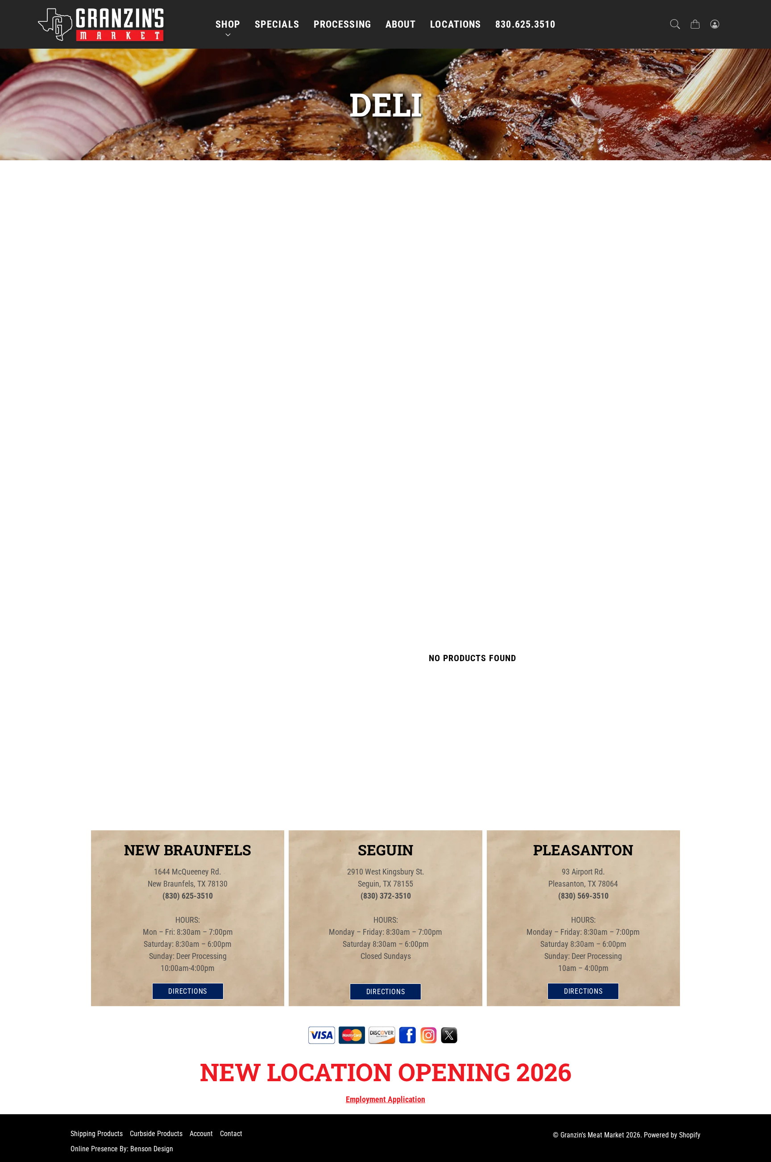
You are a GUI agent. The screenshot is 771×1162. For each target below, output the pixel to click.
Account (201, 1133)
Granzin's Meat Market (592, 1135)
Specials (277, 24)
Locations (455, 24)
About (401, 24)
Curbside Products (156, 1133)
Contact (231, 1133)
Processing (342, 24)
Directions (187, 991)
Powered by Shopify (672, 1135)
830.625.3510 (525, 24)
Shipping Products (96, 1133)
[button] (675, 24)
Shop (228, 24)
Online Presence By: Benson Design (121, 1149)
